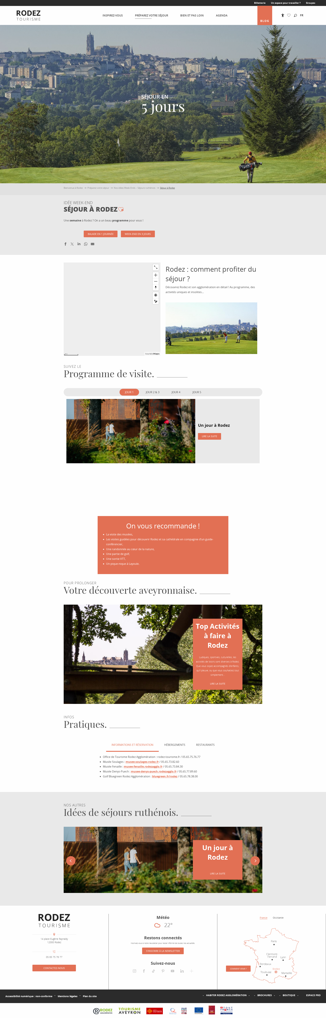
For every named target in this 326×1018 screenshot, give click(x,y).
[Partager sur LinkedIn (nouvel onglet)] (79, 244)
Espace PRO (313, 995)
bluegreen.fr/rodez (164, 776)
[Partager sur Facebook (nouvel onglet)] (65, 244)
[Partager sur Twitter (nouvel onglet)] (72, 244)
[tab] (129, 392)
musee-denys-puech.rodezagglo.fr (154, 771)
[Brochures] (252, 995)
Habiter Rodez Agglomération (226, 995)
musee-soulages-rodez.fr (142, 762)
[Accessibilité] (283, 15)
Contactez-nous (54, 968)
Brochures (264, 995)
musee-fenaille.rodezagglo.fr (143, 766)
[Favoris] (290, 15)
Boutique (289, 995)
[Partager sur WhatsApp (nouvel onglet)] (85, 244)
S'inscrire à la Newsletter (163, 950)
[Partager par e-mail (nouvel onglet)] (92, 244)
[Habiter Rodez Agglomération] (200, 995)
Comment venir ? (238, 968)
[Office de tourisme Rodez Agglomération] (54, 920)
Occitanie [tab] (278, 917)
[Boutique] (277, 995)
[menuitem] (26, 15)
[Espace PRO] (300, 995)
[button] (295, 15)
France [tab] (263, 917)
